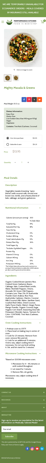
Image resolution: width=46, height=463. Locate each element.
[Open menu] (2, 22)
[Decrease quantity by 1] (15, 162)
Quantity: (7, 162)
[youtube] (37, 449)
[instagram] (32, 449)
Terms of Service (14, 445)
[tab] (23, 185)
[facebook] (27, 449)
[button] (24, 99)
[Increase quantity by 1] (28, 162)
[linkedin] (42, 449)
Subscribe (9, 436)
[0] (42, 21)
